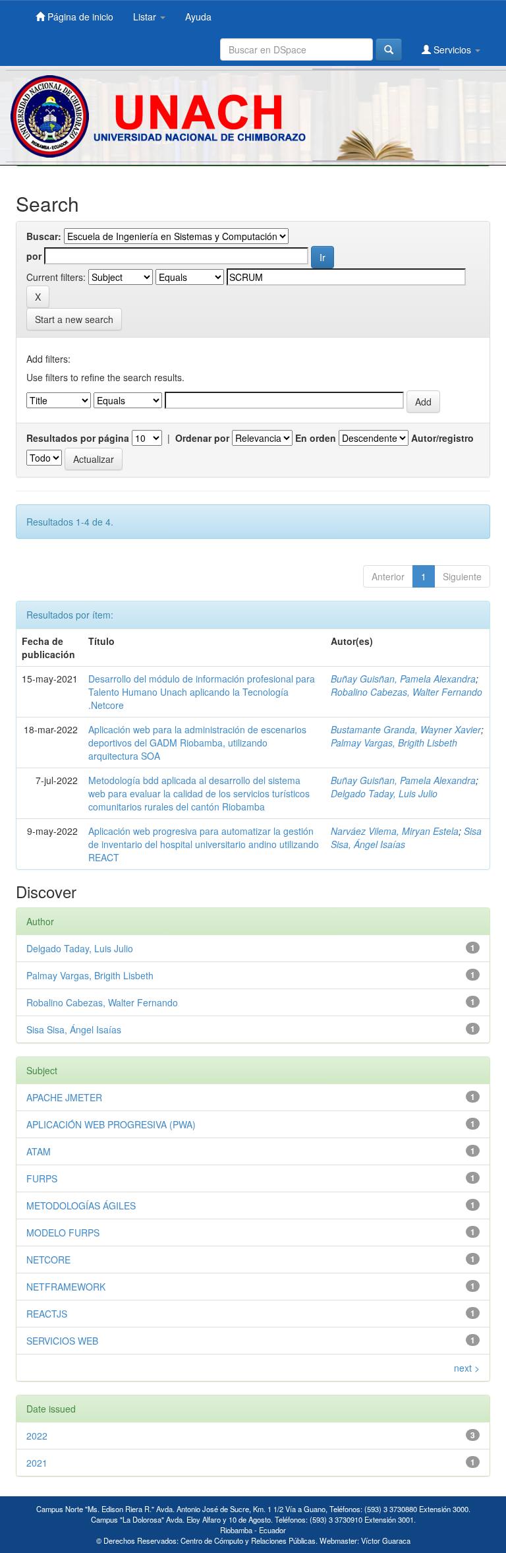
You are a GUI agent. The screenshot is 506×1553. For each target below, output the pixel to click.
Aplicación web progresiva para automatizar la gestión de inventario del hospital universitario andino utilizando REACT (203, 844)
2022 (36, 1435)
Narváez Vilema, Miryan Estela (395, 830)
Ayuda (198, 16)
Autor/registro (442, 437)
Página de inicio (79, 16)
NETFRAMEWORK (65, 1286)
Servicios (452, 49)
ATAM (38, 1151)
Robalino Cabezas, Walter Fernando (406, 691)
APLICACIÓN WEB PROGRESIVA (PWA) (111, 1124)
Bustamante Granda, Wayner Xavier (406, 729)
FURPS (41, 1178)
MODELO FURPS (62, 1232)
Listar (146, 16)
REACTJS (46, 1313)
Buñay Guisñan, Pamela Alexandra (403, 678)
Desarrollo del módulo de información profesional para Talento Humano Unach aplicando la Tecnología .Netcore (201, 692)
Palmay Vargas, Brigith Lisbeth (394, 742)
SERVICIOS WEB (62, 1340)
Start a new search (74, 319)
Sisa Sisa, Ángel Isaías (73, 1029)
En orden (315, 437)
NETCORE (48, 1259)
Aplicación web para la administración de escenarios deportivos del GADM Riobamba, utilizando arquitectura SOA (197, 742)
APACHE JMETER (64, 1097)
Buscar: (43, 236)
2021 (36, 1462)
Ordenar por (202, 437)
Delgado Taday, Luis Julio (384, 793)
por (34, 255)
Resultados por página (77, 437)
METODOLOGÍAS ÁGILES (81, 1205)
